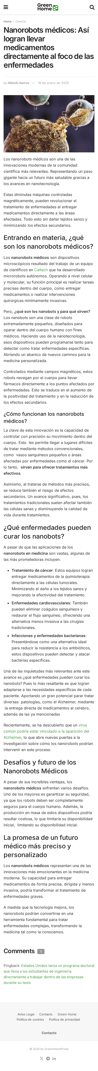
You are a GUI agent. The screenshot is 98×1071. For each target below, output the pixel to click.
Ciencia (20, 21)
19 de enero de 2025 (53, 83)
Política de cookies (30, 1019)
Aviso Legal (26, 1014)
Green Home (67, 1014)
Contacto (46, 1014)
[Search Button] (92, 7)
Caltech (41, 269)
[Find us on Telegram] (48, 1058)
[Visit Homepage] (49, 7)
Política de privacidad (64, 1019)
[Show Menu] (6, 7)
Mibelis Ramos (18, 83)
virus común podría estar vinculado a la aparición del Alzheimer (46, 731)
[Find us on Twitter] (42, 1058)
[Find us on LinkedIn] (54, 1058)
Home (8, 21)
